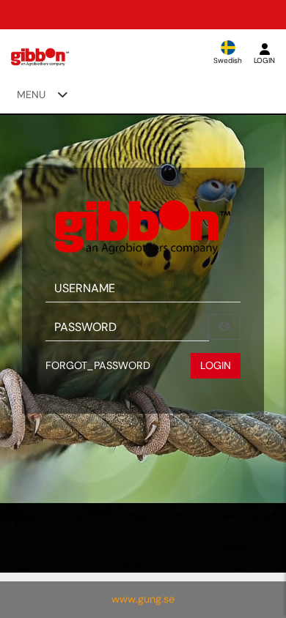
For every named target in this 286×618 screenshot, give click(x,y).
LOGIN (215, 365)
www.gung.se (143, 599)
